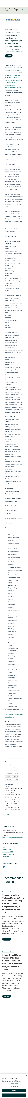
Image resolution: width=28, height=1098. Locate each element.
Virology (16, 779)
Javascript (5, 856)
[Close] (26, 1076)
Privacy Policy (14, 1083)
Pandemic (17, 773)
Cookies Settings (14, 1086)
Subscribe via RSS (7, 852)
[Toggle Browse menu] (22, 10)
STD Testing (8, 779)
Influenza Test (9, 773)
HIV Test (8, 767)
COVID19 (14, 765)
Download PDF (6, 849)
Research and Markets (15, 52)
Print (3, 847)
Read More (6, 939)
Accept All (14, 1095)
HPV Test (14, 767)
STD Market (15, 776)
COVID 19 (8, 765)
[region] (14, 1086)
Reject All (14, 1090)
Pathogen (8, 776)
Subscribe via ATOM (8, 854)
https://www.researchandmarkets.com (12, 837)
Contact (7, 814)
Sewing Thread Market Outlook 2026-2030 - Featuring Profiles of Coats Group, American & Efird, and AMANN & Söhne (13, 962)
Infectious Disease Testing (12, 770)
